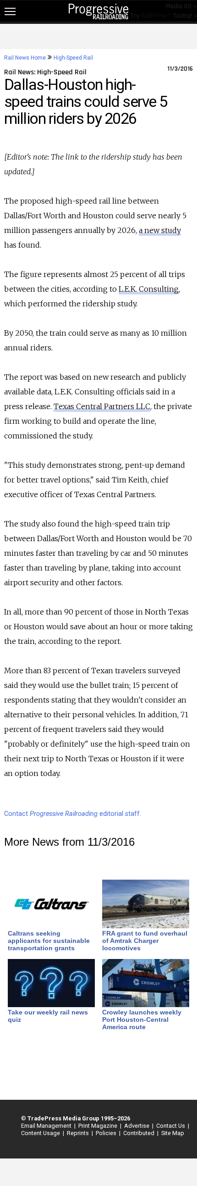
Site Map (173, 1133)
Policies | (106, 1133)
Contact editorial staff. (72, 814)
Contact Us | (171, 1125)
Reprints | (78, 1133)
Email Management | (47, 1125)
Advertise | (137, 1125)
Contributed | (139, 1133)
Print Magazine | (98, 1125)
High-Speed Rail (73, 58)
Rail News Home (25, 58)
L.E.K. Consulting (149, 289)
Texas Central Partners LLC (102, 406)
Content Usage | (41, 1133)
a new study (160, 230)
